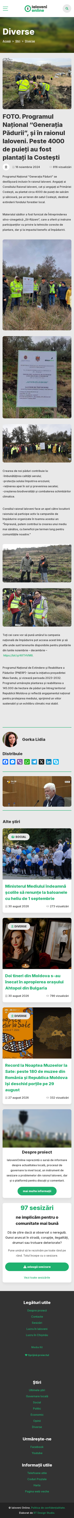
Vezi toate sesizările (37, 1277)
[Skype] (56, 762)
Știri (17, 41)
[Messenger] (12, 762)
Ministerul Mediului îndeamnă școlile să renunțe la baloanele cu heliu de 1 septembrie (36, 892)
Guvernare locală (37, 1396)
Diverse (30, 41)
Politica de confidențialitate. (48, 1507)
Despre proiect (37, 1310)
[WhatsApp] (27, 762)
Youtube (37, 1453)
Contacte (37, 1316)
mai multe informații (37, 1191)
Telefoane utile (37, 1473)
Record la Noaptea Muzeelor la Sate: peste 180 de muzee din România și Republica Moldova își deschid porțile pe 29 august (36, 1077)
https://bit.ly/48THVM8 (18, 655)
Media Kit (37, 1347)
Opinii (37, 1420)
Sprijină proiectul (38, 1355)
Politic (37, 1408)
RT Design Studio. (44, 1512)
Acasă (7, 41)
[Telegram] (34, 762)
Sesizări (37, 1322)
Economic (37, 1414)
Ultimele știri (37, 1390)
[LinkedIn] (48, 762)
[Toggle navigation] (6, 8)
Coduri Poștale (37, 1479)
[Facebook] (5, 762)
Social (20, 837)
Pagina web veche (37, 1491)
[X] (41, 762)
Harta (37, 1485)
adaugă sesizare (39, 1266)
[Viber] (20, 762)
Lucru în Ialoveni (37, 1329)
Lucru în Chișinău (37, 1335)
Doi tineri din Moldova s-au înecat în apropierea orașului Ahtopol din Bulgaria (34, 982)
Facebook (37, 1447)
